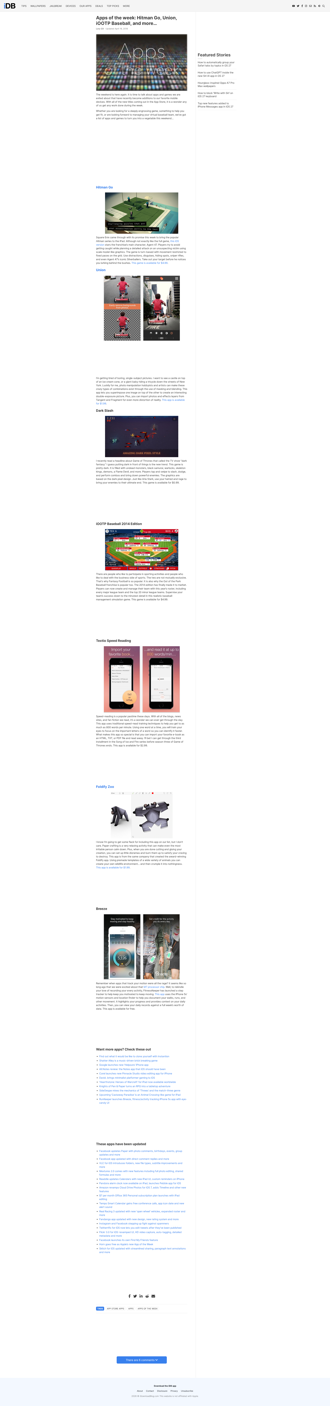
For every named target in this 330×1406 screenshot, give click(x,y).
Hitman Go (104, 187)
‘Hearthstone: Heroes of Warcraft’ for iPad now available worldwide (137, 1082)
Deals (99, 6)
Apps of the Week (148, 1308)
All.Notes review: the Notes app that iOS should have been (132, 1069)
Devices (71, 6)
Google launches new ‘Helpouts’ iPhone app (123, 1064)
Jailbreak (56, 6)
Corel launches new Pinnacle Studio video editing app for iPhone (135, 1073)
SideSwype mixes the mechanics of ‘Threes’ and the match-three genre (139, 1090)
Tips (24, 6)
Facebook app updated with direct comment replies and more (134, 1158)
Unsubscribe (187, 1391)
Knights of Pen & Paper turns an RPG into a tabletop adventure (134, 1086)
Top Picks (113, 6)
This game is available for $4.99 (149, 262)
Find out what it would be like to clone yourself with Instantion (134, 1056)
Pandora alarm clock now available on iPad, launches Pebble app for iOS (140, 1183)
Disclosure (162, 1391)
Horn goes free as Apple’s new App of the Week (126, 1244)
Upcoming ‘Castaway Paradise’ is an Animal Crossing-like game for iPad (140, 1094)
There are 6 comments (140, 1360)
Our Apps (86, 6)
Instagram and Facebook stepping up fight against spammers (134, 1223)
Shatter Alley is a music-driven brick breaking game (128, 1060)
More (126, 6)
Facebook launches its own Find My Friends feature (128, 1240)
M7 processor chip (154, 986)
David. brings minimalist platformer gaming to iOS (127, 1077)
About (140, 1391)
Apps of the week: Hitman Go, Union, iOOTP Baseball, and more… (136, 20)
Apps (131, 1308)
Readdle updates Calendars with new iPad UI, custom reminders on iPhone (141, 1179)
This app (159, 994)
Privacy (174, 1391)
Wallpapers (38, 6)
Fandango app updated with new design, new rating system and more (139, 1219)
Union (101, 270)
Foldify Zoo (105, 787)
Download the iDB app (165, 1386)
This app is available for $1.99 (113, 867)
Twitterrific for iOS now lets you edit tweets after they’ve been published (140, 1227)
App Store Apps (115, 1308)
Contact (150, 1391)
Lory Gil (100, 28)
